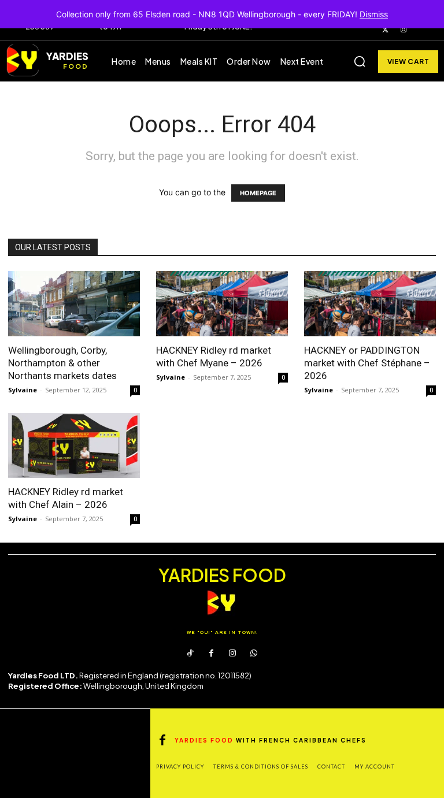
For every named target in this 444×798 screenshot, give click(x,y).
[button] (359, 61)
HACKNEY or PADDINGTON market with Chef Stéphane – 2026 (367, 362)
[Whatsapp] (253, 653)
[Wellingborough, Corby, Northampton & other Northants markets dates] (74, 303)
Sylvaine (22, 389)
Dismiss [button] (374, 14)
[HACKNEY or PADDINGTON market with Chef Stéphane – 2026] (370, 303)
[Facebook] (211, 653)
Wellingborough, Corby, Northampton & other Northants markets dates (62, 362)
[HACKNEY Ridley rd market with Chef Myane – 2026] (222, 303)
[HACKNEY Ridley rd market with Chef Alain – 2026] (74, 445)
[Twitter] (385, 30)
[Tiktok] (190, 653)
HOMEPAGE (258, 193)
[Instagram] (403, 30)
